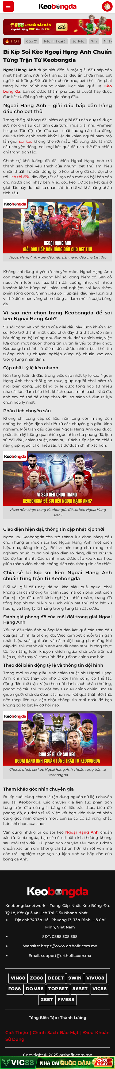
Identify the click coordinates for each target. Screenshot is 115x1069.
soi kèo (25, 141)
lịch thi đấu (19, 176)
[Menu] (8, 6)
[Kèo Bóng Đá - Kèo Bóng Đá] (57, 6)
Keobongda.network (25, 905)
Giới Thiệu (16, 1032)
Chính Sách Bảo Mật (55, 1032)
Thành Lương (73, 1018)
